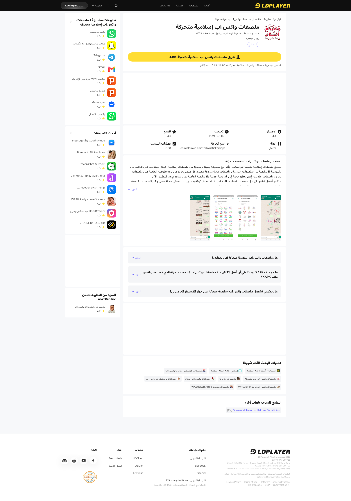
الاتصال (255, 19)
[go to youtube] (83, 460)
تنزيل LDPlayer (74, 5)
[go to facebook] (93, 460)
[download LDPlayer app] (108, 5)
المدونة (179, 5)
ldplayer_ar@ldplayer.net (267, 476)
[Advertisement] (204, 98)
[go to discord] (64, 460)
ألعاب (207, 5)
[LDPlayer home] (272, 5)
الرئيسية (277, 19)
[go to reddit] (74, 460)
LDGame (165, 5)
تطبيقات (193, 5)
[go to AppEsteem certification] (90, 477)
